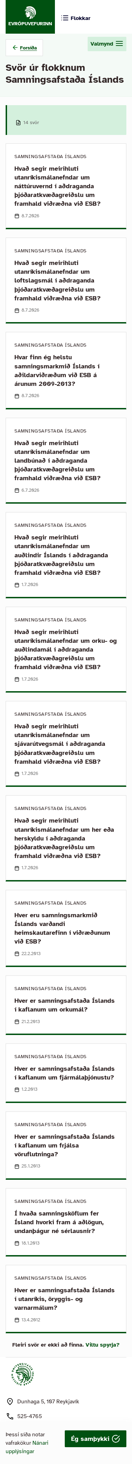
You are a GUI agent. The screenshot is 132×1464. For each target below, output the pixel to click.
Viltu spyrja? (103, 1344)
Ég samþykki (91, 1439)
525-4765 (29, 1416)
